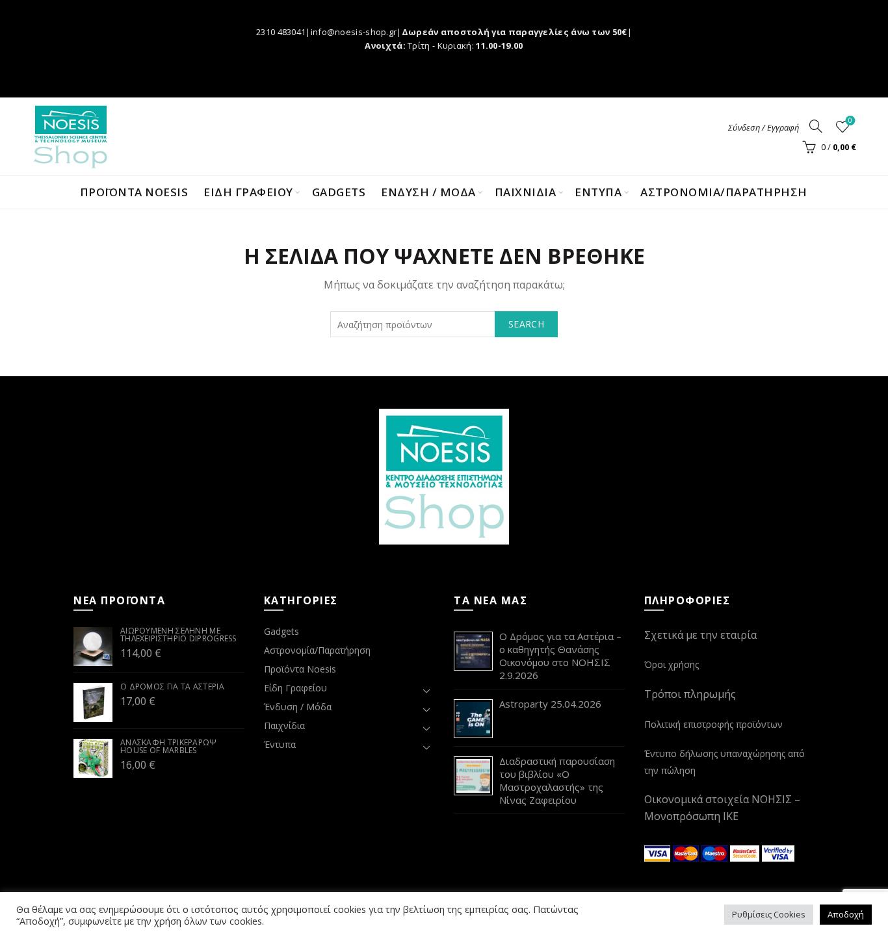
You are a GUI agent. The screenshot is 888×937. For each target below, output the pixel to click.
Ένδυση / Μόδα (298, 706)
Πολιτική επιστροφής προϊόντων (713, 724)
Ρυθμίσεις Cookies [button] (768, 914)
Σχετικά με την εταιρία (700, 635)
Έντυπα (280, 744)
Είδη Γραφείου (295, 688)
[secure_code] (746, 852)
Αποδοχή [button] (846, 914)
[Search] (815, 126)
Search (526, 324)
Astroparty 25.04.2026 (550, 703)
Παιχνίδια (284, 725)
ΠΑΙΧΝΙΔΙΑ (525, 192)
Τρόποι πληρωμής (690, 694)
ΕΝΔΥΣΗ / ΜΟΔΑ (428, 192)
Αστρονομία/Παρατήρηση (723, 192)
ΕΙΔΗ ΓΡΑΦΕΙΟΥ (248, 192)
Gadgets (339, 192)
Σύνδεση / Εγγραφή (763, 127)
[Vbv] (778, 852)
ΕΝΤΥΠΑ (598, 192)
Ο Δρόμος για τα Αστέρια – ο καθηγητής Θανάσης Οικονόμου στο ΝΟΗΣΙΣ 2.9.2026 (560, 656)
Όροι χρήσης (671, 664)
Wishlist (850, 121)
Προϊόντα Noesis (134, 192)
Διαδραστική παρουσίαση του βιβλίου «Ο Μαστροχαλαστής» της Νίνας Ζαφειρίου (557, 780)
